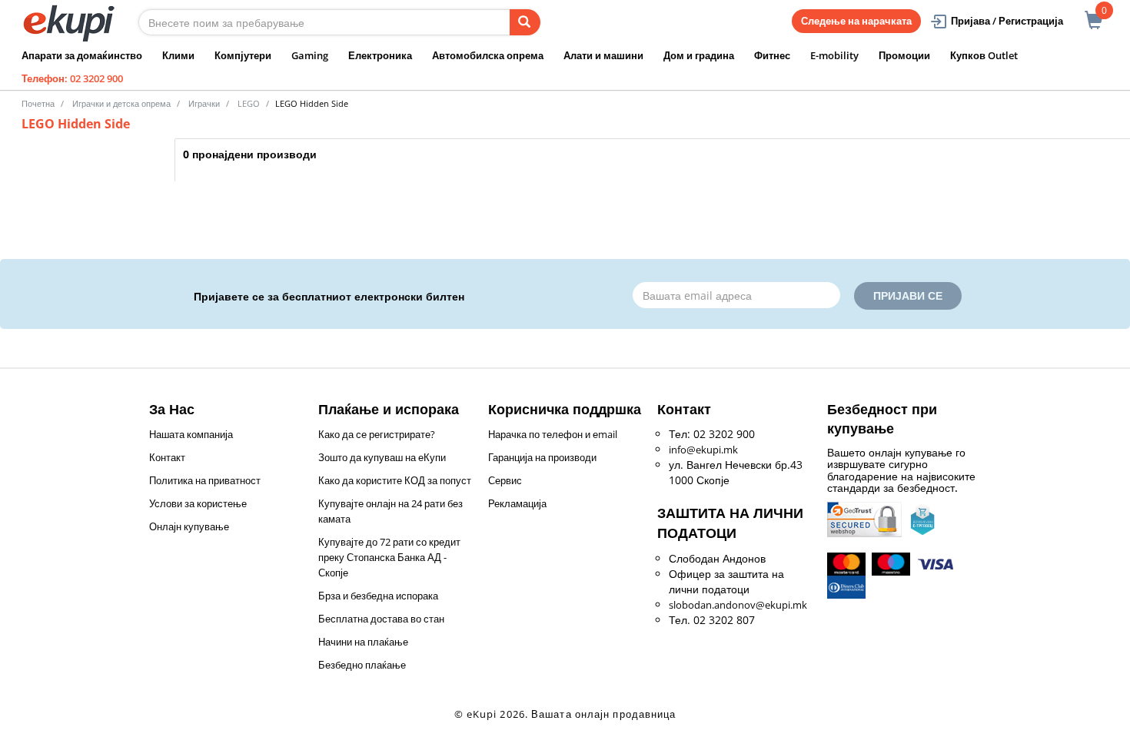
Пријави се (907, 295)
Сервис (505, 480)
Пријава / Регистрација (1007, 21)
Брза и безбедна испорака (378, 596)
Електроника (380, 55)
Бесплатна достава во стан (381, 619)
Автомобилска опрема (487, 55)
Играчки (204, 103)
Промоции (904, 55)
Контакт (167, 457)
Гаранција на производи (542, 457)
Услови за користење (198, 503)
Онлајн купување (189, 526)
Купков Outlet (984, 55)
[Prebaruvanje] (525, 22)
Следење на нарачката (856, 21)
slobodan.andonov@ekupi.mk (738, 605)
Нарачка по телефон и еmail (552, 434)
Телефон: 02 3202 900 (72, 78)
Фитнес (772, 55)
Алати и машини (603, 55)
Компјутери (242, 55)
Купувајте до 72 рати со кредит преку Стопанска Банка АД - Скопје (389, 557)
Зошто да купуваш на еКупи (382, 457)
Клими (178, 55)
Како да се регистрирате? (376, 434)
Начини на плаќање (363, 642)
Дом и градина (698, 55)
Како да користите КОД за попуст (394, 480)
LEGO (249, 103)
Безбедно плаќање (362, 665)
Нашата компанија (191, 434)
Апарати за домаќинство (82, 55)
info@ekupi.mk (703, 449)
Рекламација (517, 503)
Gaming (309, 55)
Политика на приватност (205, 480)
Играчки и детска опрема (121, 103)
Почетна (38, 103)
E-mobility (834, 55)
